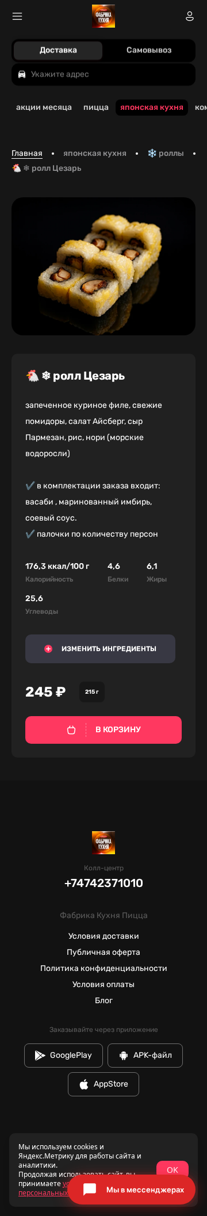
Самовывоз (148, 50)
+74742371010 (103, 883)
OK (172, 1169)
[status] (103, 1170)
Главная (27, 153)
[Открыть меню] (17, 16)
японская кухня (94, 153)
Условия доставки (103, 936)
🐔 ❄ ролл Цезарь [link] (46, 168)
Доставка (58, 50)
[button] (131, 1189)
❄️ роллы (165, 153)
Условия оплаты (103, 984)
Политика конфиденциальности (103, 968)
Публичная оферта (103, 952)
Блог (104, 1000)
